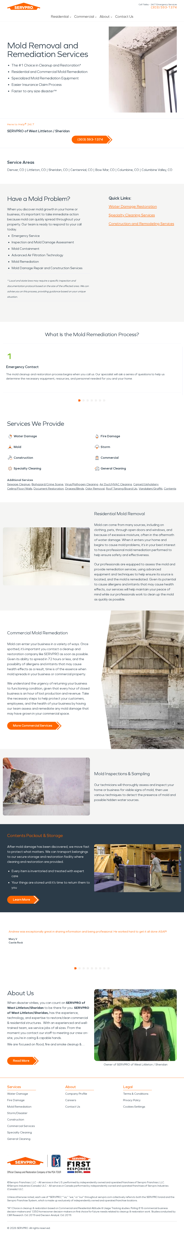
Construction (15, 1119)
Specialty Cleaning (19, 1132)
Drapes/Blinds (74, 488)
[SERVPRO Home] (23, 6)
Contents (170, 488)
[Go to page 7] (104, 400)
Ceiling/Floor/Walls (19, 488)
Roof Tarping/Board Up (121, 488)
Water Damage (17, 1093)
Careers (70, 1100)
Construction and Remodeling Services (141, 223)
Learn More (21, 900)
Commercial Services (21, 1126)
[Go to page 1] (79, 400)
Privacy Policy (132, 1100)
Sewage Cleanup (18, 484)
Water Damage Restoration (133, 206)
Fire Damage (16, 1100)
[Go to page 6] (100, 400)
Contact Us (124, 16)
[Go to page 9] (109, 968)
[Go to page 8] (104, 968)
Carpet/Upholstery (145, 484)
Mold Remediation (19, 1106)
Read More (21, 1061)
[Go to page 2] (84, 400)
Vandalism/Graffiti (150, 488)
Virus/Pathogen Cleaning (81, 484)
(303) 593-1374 (164, 7)
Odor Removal (95, 488)
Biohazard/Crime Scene (47, 484)
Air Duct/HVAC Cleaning (116, 484)
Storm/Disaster (17, 1113)
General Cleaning (18, 1139)
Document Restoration (49, 488)
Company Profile (76, 1093)
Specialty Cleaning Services (132, 215)
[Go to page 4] (92, 400)
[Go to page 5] (96, 400)
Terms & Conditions (135, 1093)
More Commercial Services (32, 726)
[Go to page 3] (88, 400)
